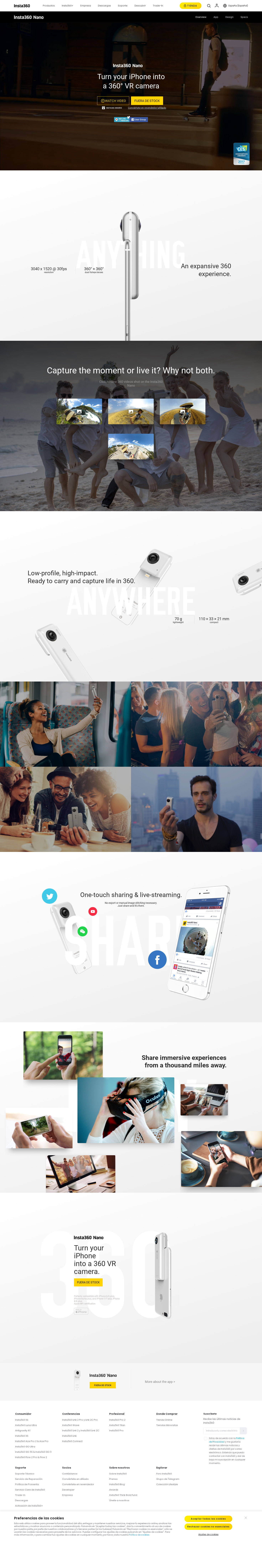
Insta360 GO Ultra (25, 1446)
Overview (200, 17)
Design (229, 17)
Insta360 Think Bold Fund (123, 1495)
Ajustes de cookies (208, 1534)
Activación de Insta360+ (29, 1505)
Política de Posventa (27, 1484)
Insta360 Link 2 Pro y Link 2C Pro (80, 1420)
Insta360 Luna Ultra (26, 1425)
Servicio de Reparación (28, 1479)
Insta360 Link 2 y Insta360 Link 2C (80, 1430)
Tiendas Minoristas (167, 1425)
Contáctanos (69, 1473)
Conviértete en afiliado (75, 1479)
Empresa (67, 1495)
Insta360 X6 (21, 1420)
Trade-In (20, 1495)
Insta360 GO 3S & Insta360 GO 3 (33, 1452)
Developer (68, 1489)
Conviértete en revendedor (78, 1484)
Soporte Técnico (24, 1473)
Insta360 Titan (117, 1425)
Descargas (21, 1500)
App (216, 17)
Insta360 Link (69, 1436)
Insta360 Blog (117, 1484)
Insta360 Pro (116, 1430)
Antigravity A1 (22, 1430)
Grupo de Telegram (167, 1479)
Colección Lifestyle (167, 1484)
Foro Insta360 (164, 1473)
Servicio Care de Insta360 (30, 1489)
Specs (244, 17)
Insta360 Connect (72, 1441)
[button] (209, 6)
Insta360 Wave (70, 1425)
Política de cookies (139, 1534)
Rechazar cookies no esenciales (208, 1526)
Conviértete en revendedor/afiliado (147, 108)
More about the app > (160, 1382)
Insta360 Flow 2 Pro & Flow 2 (31, 1457)
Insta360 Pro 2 (117, 1420)
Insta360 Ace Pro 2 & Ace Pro (31, 1441)
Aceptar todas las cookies (208, 1518)
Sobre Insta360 (118, 1473)
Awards (113, 1489)
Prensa (113, 1479)
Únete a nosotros (119, 1500)
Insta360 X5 (21, 1436)
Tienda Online (164, 1420)
